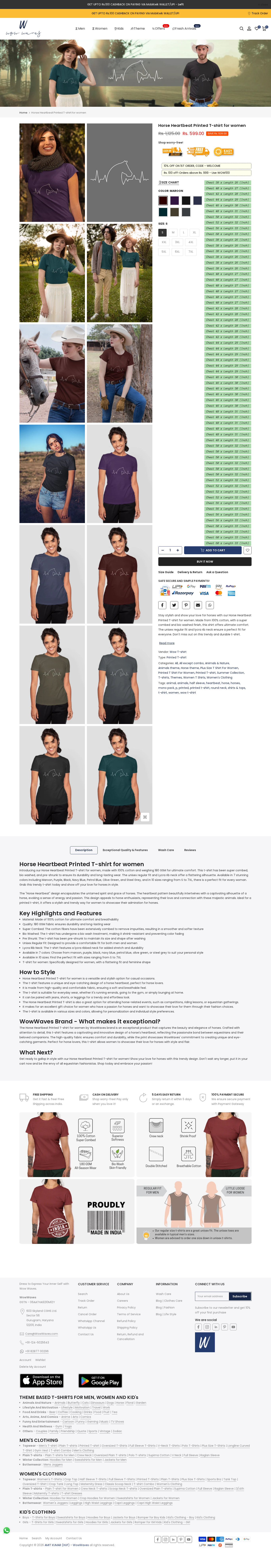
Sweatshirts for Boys (71, 1517)
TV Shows (117, 1422)
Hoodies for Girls (97, 1522)
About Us (123, 1294)
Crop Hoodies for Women (97, 1498)
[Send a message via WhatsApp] (6, 1530)
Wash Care (166, 850)
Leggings (76, 1503)
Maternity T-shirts (46, 1493)
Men (81, 28)
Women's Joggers (55, 1503)
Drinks (88, 1412)
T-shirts (163, 677)
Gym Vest (41, 1450)
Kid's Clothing (206, 1517)
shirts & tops (236, 688)
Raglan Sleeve (210, 1455)
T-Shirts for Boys (43, 1517)
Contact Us (86, 1334)
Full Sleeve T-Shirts (143, 1446)
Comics (85, 1417)
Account (25, 1360)
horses (235, 683)
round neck (219, 688)
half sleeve (197, 683)
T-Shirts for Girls (43, 1522)
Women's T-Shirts (49, 1479)
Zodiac (117, 1431)
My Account (53, 1538)
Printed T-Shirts (148, 1479)
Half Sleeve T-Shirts (93, 1479)
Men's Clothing (84, 1450)
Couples (41, 1431)
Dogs (110, 1403)
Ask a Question (217, 572)
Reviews (190, 850)
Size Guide (166, 572)
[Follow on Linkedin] (215, 1327)
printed (184, 688)
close (9, 4)
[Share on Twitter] (174, 605)
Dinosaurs (98, 1403)
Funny (80, 1422)
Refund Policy (126, 1321)
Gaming (92, 1422)
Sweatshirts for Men (88, 1460)
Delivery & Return (190, 572)
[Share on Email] (198, 605)
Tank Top (229, 1479)
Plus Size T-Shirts (213, 1446)
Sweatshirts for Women (133, 1498)
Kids (120, 28)
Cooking (76, 1412)
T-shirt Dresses (71, 1493)
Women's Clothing (219, 677)
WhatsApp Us (87, 1328)
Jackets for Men (115, 1460)
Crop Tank (56, 1484)
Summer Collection (230, 673)
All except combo (191, 663)
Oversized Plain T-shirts (110, 1455)
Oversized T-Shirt (35, 1484)
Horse (120, 1403)
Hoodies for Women (63, 1498)
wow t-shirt (188, 692)
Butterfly (74, 1403)
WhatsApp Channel (91, 1321)
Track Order (260, 13)
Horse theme (190, 668)
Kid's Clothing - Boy (181, 1517)
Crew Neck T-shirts (94, 1489)
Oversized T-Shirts (114, 1446)
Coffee (63, 1412)
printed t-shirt (199, 688)
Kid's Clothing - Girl (177, 1522)
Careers (122, 1301)
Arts (75, 1417)
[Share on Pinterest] (186, 605)
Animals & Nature (217, 663)
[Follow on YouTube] (233, 1327)
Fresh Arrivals (187, 28)
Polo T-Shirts (191, 1446)
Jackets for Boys (124, 1517)
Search (83, 1294)
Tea (114, 1412)
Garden (141, 1403)
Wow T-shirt (178, 652)
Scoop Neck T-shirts (123, 1489)
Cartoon (68, 1422)
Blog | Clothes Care (169, 1301)
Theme (139, 28)
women (173, 692)
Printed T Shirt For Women (176, 673)
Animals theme (169, 668)
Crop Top (70, 1479)
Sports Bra (214, 1479)
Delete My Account (32, 1367)
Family (54, 1431)
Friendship (68, 1431)
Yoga (68, 1426)
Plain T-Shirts (170, 1479)
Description (83, 850)
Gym (58, 1426)
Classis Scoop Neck (118, 1484)
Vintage (105, 1431)
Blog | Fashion (165, 1307)
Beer (52, 1412)
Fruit (107, 1412)
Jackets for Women (166, 1498)
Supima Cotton (159, 1455)
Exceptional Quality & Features (125, 850)
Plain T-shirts (68, 1446)
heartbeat (213, 683)
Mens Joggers (53, 1465)
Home (23, 112)
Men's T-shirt (48, 1446)
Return (82, 1307)
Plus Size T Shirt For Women (219, 668)
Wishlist (40, 1360)
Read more (167, 643)
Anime (65, 1417)
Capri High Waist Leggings (155, 1503)
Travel (96, 1407)
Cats (85, 1403)
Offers (161, 28)
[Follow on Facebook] (198, 1327)
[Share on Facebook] (162, 605)
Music (105, 1422)
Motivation (82, 1407)
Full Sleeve (191, 1455)
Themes (176, 677)
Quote (81, 1431)
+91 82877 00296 (37, 1351)
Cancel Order (87, 1314)
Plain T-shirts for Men (60, 1455)
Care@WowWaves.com (41, 1334)
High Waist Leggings (98, 1503)
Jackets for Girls (121, 1522)
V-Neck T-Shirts (169, 1446)
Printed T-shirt (176, 657)
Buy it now (205, 562)
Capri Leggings (124, 1503)
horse (225, 683)
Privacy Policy (126, 1307)
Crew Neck (84, 1455)
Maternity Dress (91, 1484)
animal (171, 683)
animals (182, 683)
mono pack (166, 688)
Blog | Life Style (166, 1314)
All (176, 663)
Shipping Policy (127, 1328)
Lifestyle (67, 1407)
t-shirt (162, 692)
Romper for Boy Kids (151, 1517)
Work (106, 1407)
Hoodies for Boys (98, 1517)
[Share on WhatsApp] (210, 605)
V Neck (176, 1455)
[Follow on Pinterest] (224, 1327)
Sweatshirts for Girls (69, 1522)
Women (101, 28)
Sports (92, 1431)
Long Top (72, 1484)
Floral (130, 1403)
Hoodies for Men (61, 1460)
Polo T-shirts (137, 1455)
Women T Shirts (194, 677)
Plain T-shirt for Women (61, 1489)
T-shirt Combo (61, 1450)
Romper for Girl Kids (148, 1522)
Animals (60, 1403)
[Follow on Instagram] (207, 1327)
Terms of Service (129, 1314)
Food (97, 1412)
